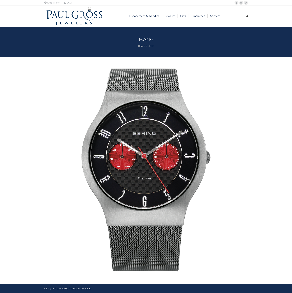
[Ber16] (146, 170)
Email (69, 3)
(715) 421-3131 (54, 3)
